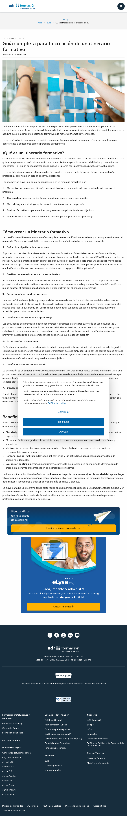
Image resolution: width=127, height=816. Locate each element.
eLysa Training (9, 789)
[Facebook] (50, 636)
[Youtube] (77, 636)
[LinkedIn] (70, 636)
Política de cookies (57, 403)
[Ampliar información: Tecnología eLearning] (63, 575)
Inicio (40, 22)
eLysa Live (7, 780)
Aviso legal (32, 805)
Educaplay (92, 734)
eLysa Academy (10, 776)
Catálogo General (53, 720)
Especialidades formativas (57, 743)
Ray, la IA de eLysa (11, 757)
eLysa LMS (7, 762)
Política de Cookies (52, 805)
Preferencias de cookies (77, 805)
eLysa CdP (7, 771)
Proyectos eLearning (12, 723)
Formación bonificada (12, 732)
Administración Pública (56, 724)
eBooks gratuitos (53, 770)
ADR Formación (94, 720)
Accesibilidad (99, 805)
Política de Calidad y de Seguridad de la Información (105, 744)
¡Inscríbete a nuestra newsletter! (63, 528)
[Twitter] (56, 636)
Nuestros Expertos (96, 758)
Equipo (90, 724)
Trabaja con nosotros (97, 738)
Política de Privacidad (12, 805)
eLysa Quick (8, 794)
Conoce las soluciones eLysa (16, 752)
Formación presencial (55, 747)
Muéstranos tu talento (98, 763)
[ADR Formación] (22, 6)
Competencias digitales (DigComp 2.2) (63, 738)
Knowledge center (54, 765)
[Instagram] (63, 636)
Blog (49, 22)
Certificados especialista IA (58, 734)
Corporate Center (11, 728)
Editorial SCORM (11, 740)
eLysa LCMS (8, 766)
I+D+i (89, 729)
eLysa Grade (8, 785)
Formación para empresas (57, 729)
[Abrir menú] (4, 6)
